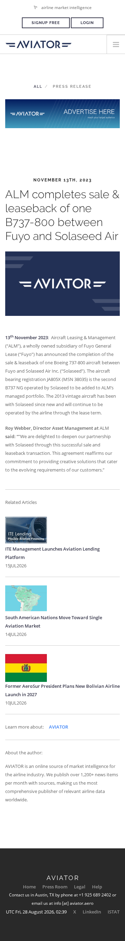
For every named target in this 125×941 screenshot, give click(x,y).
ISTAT (113, 912)
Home (29, 887)
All (38, 86)
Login (87, 23)
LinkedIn (92, 912)
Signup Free (46, 23)
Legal (79, 887)
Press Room (54, 887)
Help (97, 887)
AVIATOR (58, 727)
